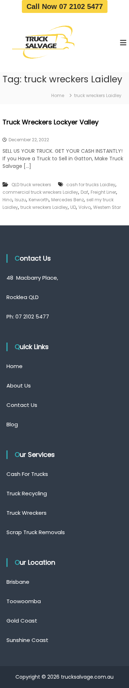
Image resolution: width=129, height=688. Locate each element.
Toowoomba (23, 601)
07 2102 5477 (32, 316)
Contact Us (21, 405)
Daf (84, 192)
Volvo (84, 207)
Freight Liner (103, 192)
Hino (7, 200)
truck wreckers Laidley (44, 207)
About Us (18, 385)
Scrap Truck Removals (35, 532)
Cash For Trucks (27, 474)
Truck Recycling (26, 493)
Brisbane (17, 582)
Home (14, 366)
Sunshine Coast (27, 640)
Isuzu (20, 200)
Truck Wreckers (26, 513)
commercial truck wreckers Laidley (40, 192)
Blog (12, 424)
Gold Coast (21, 620)
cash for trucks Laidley (90, 185)
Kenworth (39, 200)
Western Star (107, 207)
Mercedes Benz (67, 200)
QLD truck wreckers (31, 185)
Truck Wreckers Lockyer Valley (51, 122)
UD (73, 207)
